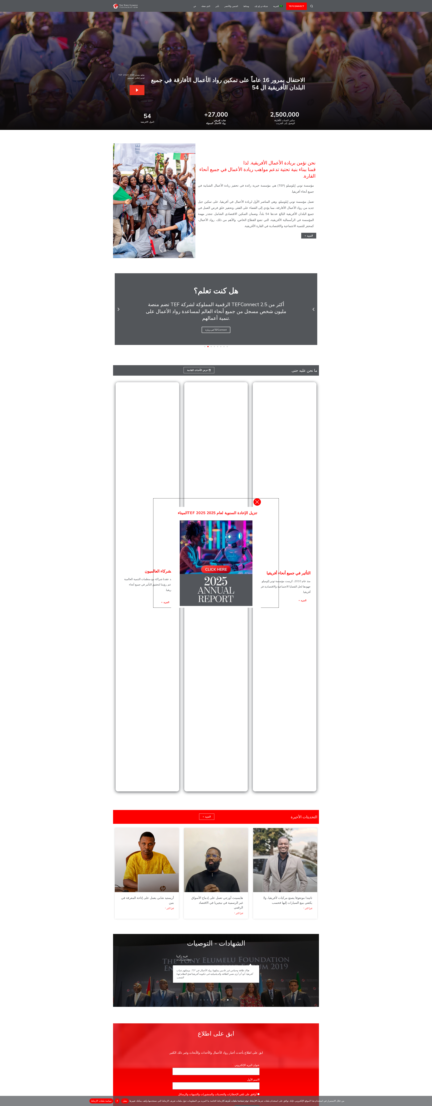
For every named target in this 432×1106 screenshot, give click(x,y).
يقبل (125, 1100)
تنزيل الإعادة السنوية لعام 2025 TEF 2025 (222, 512)
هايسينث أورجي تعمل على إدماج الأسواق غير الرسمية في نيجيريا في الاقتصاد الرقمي (217, 902)
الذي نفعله (205, 6)
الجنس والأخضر (231, 6)
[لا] (427, 1101)
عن (194, 6)
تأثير (217, 6)
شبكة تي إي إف (261, 6)
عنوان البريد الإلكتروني (246, 1065)
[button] (313, 309)
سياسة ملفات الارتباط (101, 1100)
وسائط (246, 6)
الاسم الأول (252, 1079)
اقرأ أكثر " (307, 908)
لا (117, 1100)
